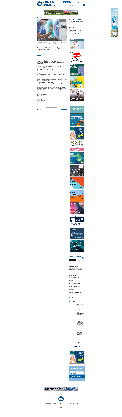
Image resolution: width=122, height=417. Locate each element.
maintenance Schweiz (73, 266)
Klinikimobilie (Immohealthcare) (75, 292)
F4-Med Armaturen (49, 102)
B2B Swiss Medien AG (47, 403)
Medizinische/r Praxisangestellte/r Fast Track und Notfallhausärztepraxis (80, 323)
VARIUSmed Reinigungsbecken (51, 107)
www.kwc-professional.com (41, 100)
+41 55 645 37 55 (76, 403)
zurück (40, 17)
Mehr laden (76, 346)
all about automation (73, 275)
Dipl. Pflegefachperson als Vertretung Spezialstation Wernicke (80, 332)
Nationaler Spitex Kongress (74, 283)
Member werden (81, 2)
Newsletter (66, 2)
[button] (62, 109)
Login (74, 2)
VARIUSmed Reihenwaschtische (51, 104)
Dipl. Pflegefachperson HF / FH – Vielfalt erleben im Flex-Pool (80, 314)
